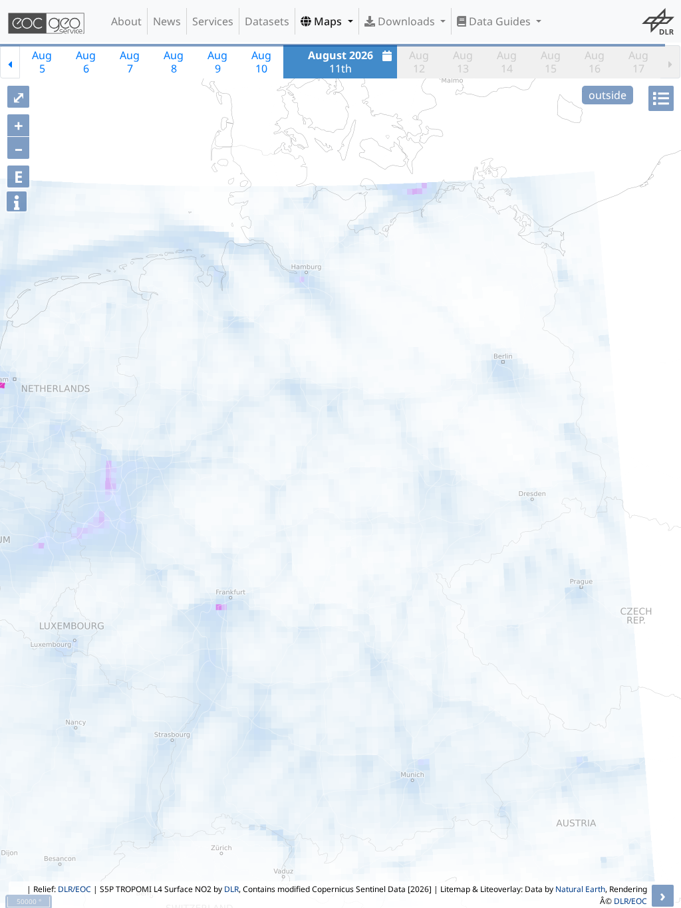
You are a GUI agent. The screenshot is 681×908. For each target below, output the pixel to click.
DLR (231, 889)
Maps (327, 21)
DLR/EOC (74, 889)
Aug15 (551, 62)
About (126, 21)
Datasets (267, 21)
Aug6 (86, 62)
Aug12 (419, 62)
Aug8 (174, 62)
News (167, 21)
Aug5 (42, 62)
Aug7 (130, 62)
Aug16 (595, 62)
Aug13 (463, 62)
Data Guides (499, 21)
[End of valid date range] (670, 61)
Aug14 (507, 62)
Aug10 (261, 62)
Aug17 (638, 62)
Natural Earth (580, 889)
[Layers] (661, 98)
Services (212, 21)
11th (340, 62)
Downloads (406, 21)
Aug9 (217, 62)
